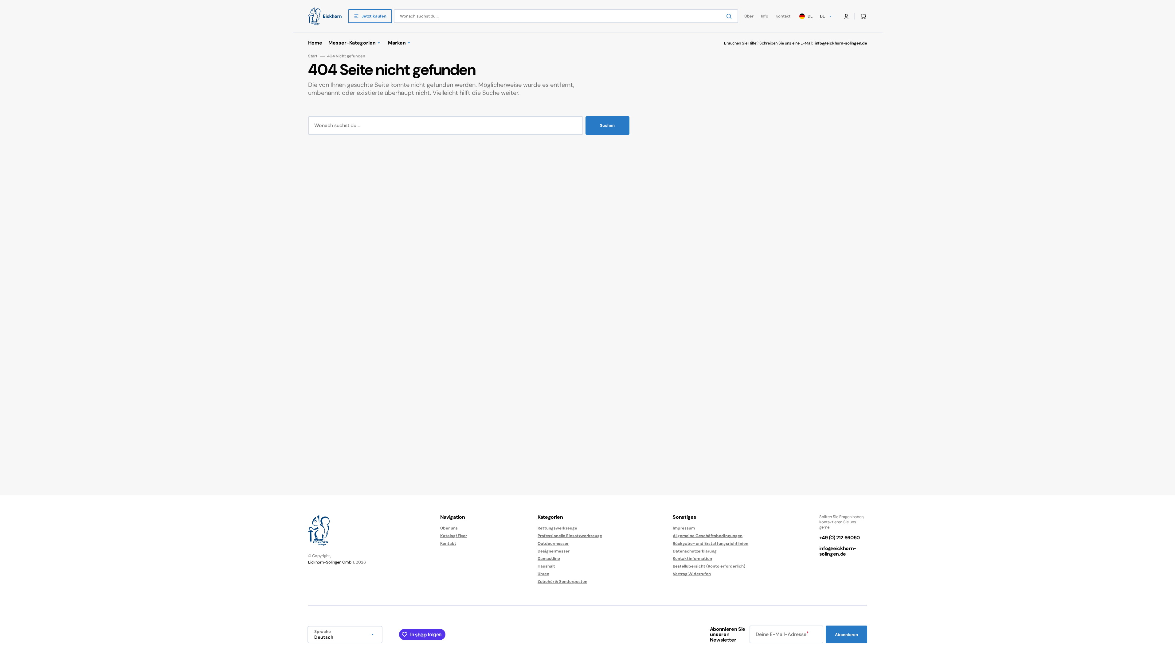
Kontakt (448, 543)
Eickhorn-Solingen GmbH (331, 562)
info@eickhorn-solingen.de (838, 551)
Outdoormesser (553, 543)
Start (312, 56)
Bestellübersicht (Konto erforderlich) (709, 566)
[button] (862, 16)
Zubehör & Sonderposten (562, 581)
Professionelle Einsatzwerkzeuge (570, 535)
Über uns (449, 528)
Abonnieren (846, 634)
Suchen (607, 125)
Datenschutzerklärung (695, 551)
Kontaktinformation (692, 558)
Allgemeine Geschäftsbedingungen (707, 535)
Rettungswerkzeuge (557, 528)
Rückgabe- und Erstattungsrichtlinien (710, 543)
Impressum (684, 528)
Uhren (543, 573)
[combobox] (566, 16)
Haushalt (546, 566)
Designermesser (554, 551)
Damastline (549, 558)
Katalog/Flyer (453, 535)
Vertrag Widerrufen (692, 573)
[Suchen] (730, 16)
